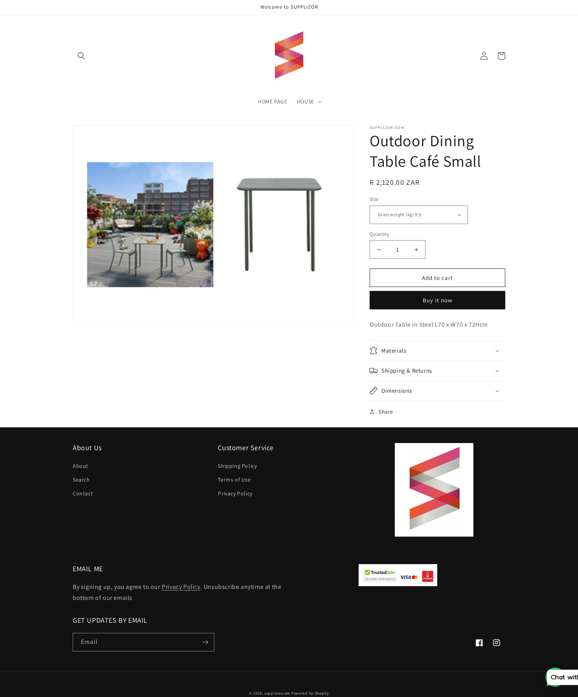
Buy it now (438, 300)
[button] (81, 55)
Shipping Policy (237, 465)
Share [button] (386, 411)
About (80, 465)
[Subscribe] (205, 642)
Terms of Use (234, 479)
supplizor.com (277, 693)
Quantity (379, 234)
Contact (83, 493)
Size (374, 199)
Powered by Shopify (310, 693)
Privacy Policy (235, 493)
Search (81, 479)
